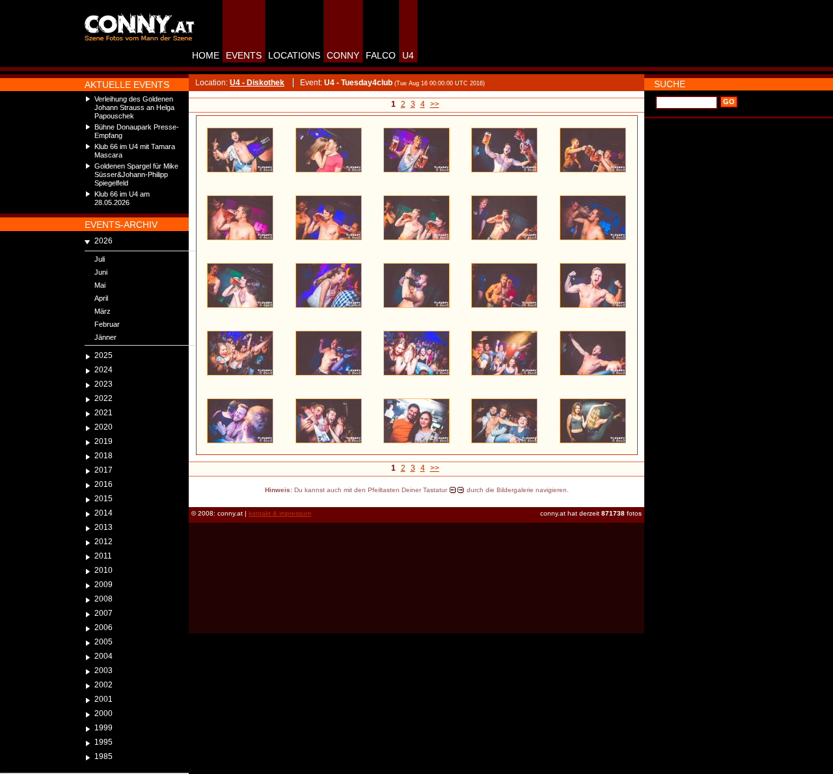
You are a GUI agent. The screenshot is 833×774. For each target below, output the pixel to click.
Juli (99, 259)
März (102, 311)
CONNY (343, 55)
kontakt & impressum (280, 513)
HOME (205, 55)
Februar (107, 324)
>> (434, 104)
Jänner (105, 337)
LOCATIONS (294, 55)
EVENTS (244, 55)
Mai (99, 285)
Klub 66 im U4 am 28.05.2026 (122, 198)
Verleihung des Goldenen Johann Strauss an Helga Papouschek (134, 107)
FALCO (381, 55)
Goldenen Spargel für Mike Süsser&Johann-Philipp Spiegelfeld (136, 174)
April (101, 298)
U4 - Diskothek (257, 82)
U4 (408, 55)
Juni (100, 272)
